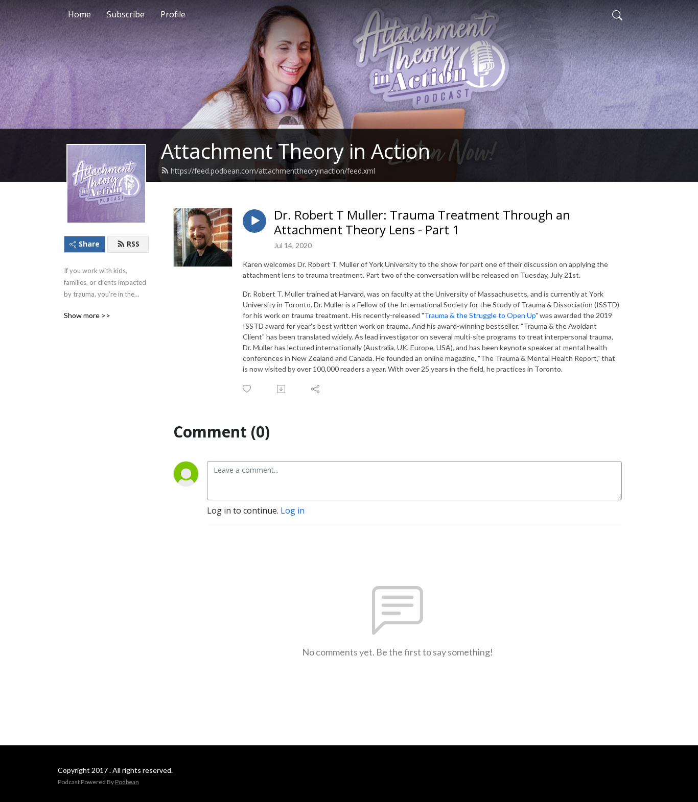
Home (79, 14)
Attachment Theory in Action (295, 151)
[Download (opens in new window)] (282, 389)
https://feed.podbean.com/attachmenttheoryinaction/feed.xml (273, 171)
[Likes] (247, 388)
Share (89, 244)
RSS (133, 244)
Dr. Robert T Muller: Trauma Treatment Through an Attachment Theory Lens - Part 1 (422, 222)
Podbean (127, 782)
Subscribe (126, 14)
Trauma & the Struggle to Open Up (480, 315)
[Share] (316, 389)
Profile (172, 14)
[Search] (617, 14)
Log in (293, 510)
